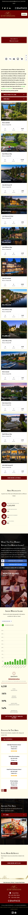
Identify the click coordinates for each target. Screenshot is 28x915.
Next (25, 828)
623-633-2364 (15, 897)
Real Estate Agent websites (16, 907)
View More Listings (14, 478)
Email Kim (15, 893)
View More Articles (14, 863)
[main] (14, 446)
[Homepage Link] (8, 14)
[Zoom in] (26, 56)
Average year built (14, 697)
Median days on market (12, 515)
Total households (14, 689)
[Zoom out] (26, 58)
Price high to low (10, 94)
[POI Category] (6, 59)
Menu (24, 14)
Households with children (14, 711)
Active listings (10, 521)
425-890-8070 (15, 895)
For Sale (6, 99)
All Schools (8, 739)
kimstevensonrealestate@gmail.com (11, 1)
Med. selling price (13, 503)
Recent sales (12, 509)
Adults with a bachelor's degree (14, 704)
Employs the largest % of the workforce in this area (14, 681)
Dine (7, 815)
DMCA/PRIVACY (4, 907)
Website (14, 763)
